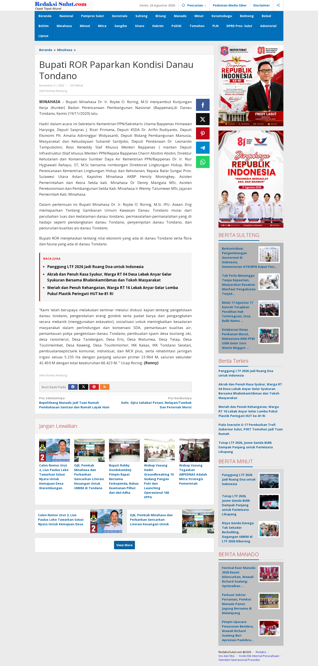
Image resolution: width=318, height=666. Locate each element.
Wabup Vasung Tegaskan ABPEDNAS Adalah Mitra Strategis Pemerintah (193, 474)
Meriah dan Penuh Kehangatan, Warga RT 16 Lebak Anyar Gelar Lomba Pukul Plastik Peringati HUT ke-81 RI (248, 411)
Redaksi (261, 652)
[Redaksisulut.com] (64, 5)
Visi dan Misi (226, 656)
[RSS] (104, 387)
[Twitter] (83, 387)
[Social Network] (278, 5)
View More (124, 545)
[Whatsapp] (203, 162)
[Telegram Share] (203, 148)
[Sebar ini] (203, 105)
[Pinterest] (94, 387)
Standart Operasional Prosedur (239, 660)
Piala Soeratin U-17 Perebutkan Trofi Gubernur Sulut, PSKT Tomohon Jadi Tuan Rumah (250, 429)
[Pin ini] (203, 133)
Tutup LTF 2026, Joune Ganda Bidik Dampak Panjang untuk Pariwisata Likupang (245, 447)
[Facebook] (73, 387)
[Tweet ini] (203, 119)
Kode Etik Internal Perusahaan (259, 656)
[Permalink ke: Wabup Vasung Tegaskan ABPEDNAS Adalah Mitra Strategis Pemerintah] (194, 450)
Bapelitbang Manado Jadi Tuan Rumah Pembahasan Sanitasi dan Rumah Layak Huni (74, 402)
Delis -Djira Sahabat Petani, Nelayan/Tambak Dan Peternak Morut (156, 402)
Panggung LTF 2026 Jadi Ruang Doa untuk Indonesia (95, 266)
